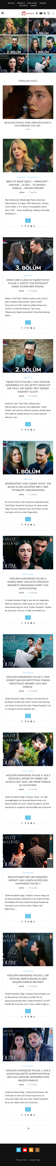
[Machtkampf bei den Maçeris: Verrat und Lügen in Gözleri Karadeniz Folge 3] (28, 851)
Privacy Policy (21, 1160)
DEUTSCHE (23, 5)
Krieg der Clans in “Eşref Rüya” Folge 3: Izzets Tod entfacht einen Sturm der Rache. (28, 283)
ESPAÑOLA (21, 3)
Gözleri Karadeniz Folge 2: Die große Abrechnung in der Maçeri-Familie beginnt (28, 978)
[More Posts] (28, 1128)
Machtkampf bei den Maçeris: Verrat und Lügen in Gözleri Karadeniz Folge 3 (28, 880)
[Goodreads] (48, 13)
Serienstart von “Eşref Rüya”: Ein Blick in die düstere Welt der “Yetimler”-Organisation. (42, 48)
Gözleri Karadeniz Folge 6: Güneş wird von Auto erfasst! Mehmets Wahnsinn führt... (13, 67)
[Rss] (45, 13)
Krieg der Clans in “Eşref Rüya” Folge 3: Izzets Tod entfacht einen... (42, 29)
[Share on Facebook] (25, 226)
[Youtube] (41, 13)
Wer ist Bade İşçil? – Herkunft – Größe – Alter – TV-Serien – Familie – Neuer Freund (28, 185)
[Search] (53, 13)
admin (22, 192)
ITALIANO (42, 3)
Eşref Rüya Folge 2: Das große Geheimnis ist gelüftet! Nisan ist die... (13, 48)
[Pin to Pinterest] (31, 226)
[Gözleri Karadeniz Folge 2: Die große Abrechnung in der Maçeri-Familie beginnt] (28, 949)
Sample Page (34, 1160)
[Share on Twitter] (28, 226)
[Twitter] (36, 13)
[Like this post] (22, 226)
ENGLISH (11, 3)
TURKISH (33, 5)
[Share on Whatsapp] (34, 226)
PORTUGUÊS (32, 3)
